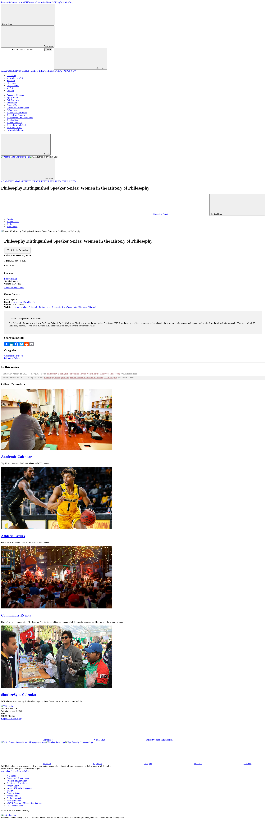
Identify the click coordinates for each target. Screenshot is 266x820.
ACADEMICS (7, 71)
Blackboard (12, 102)
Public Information (15, 798)
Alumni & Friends (9, 771)
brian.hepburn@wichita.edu (23, 302)
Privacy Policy (13, 786)
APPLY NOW (70, 71)
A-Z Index (11, 776)
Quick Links (7, 24)
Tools (9, 224)
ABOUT (60, 71)
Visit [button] (14, 718)
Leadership (6, 2)
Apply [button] (19, 718)
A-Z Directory (13, 100)
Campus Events (13, 105)
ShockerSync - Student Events (20, 117)
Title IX (10, 791)
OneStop (69, 2)
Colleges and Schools (13, 356)
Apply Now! (12, 97)
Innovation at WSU (19, 2)
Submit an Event (160, 214)
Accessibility (12, 796)
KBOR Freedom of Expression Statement (25, 803)
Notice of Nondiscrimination (19, 788)
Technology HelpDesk (16, 125)
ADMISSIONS (21, 71)
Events (10, 219)
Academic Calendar (15, 95)
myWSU (61, 2)
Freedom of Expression (17, 781)
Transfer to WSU (14, 127)
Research (32, 2)
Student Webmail (14, 122)
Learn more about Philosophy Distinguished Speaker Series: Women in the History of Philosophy (55, 307)
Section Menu (216, 214)
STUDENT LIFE (36, 71)
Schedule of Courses (16, 115)
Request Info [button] (6, 718)
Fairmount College (12, 358)
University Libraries (15, 130)
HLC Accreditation (15, 805)
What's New (12, 226)
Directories (40, 2)
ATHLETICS (50, 71)
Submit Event (13, 221)
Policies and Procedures (17, 112)
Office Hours (12, 110)
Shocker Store (13, 120)
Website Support (14, 801)
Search (15, 49)
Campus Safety (13, 793)
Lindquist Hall (10, 279)
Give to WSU (51, 2)
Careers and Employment (18, 107)
